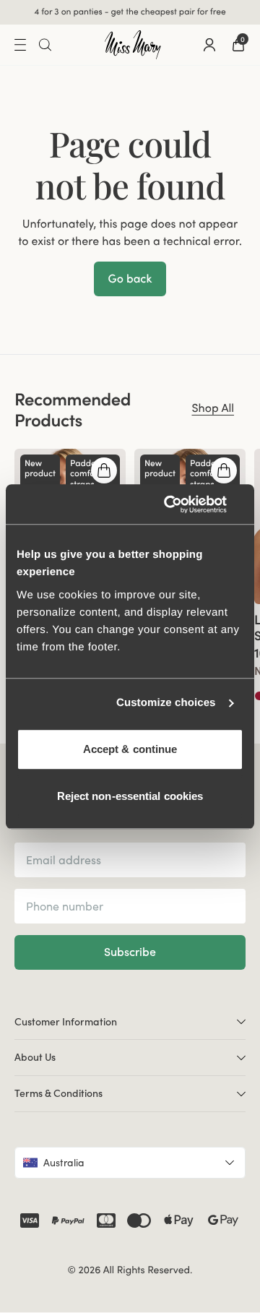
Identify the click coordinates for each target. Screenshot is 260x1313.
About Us (35, 1057)
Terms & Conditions (58, 1093)
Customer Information (65, 1021)
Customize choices (166, 703)
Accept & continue (130, 749)
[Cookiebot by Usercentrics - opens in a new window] (183, 504)
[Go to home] (133, 44)
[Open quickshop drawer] (104, 470)
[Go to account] (209, 44)
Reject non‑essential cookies (130, 796)
